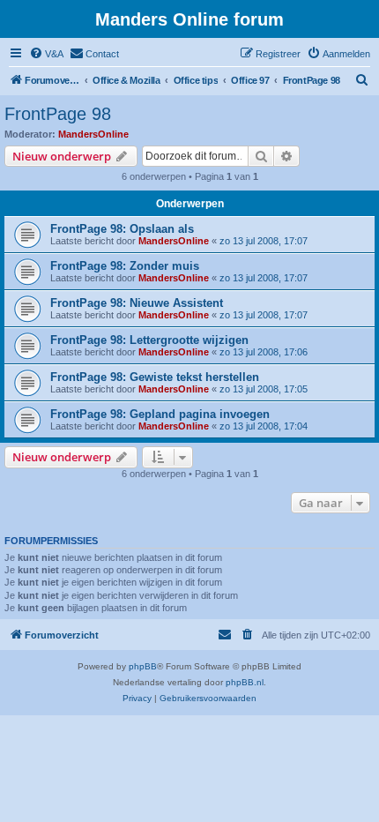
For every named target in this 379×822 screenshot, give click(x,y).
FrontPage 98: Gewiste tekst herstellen (154, 377)
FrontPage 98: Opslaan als (122, 228)
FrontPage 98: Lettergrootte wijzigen (149, 340)
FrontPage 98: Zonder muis (124, 266)
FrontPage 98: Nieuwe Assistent (136, 303)
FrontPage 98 (57, 113)
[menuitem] (46, 53)
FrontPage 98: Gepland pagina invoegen (160, 414)
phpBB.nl (245, 682)
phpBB (143, 666)
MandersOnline (93, 134)
